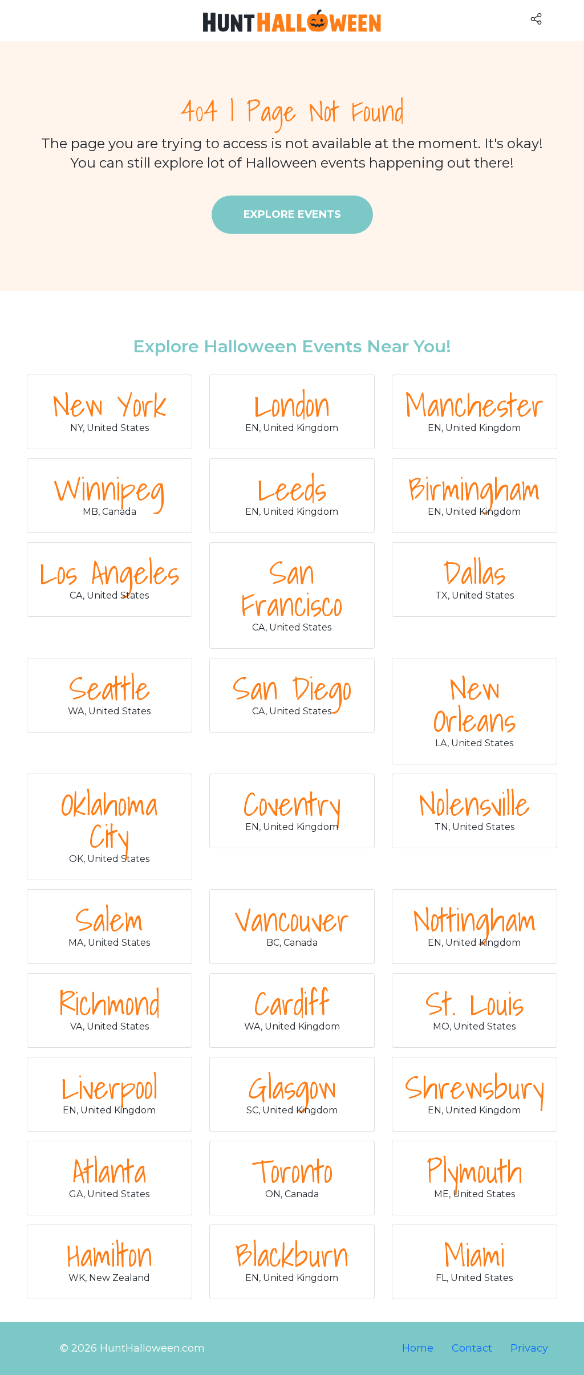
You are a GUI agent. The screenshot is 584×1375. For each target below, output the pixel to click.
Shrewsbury (474, 1087)
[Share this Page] (555, 18)
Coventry (292, 804)
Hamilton (109, 1255)
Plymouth (474, 1171)
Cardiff (292, 1003)
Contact (472, 1348)
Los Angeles (109, 572)
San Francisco (291, 588)
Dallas (474, 572)
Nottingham (474, 919)
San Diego (292, 688)
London (292, 405)
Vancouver (291, 919)
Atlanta (109, 1171)
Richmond (109, 1003)
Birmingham (474, 489)
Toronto (292, 1171)
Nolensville (474, 804)
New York (109, 405)
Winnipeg (109, 489)
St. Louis (474, 1003)
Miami (474, 1255)
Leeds (292, 489)
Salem (109, 919)
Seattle (109, 688)
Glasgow (292, 1087)
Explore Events (292, 214)
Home (417, 1348)
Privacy (529, 1348)
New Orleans (474, 704)
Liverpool (109, 1087)
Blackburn (292, 1255)
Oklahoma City (109, 820)
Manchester (474, 405)
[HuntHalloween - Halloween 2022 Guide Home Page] (292, 20)
